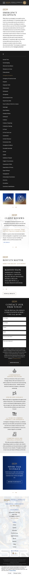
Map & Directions (14, 518)
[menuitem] (14, 59)
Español (14, 527)
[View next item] (16, 207)
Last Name (5, 322)
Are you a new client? (7, 336)
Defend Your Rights (14, 481)
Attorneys (14, 530)
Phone (4, 327)
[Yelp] (15, 553)
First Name (5, 318)
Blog (14, 544)
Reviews (14, 541)
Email (4, 332)
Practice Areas (14, 533)
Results (14, 538)
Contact (14, 546)
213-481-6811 (14, 506)
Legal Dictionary (14, 535)
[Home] (14, 2)
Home (14, 524)
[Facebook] (13, 553)
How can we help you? (8, 341)
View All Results (9, 293)
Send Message (14, 362)
